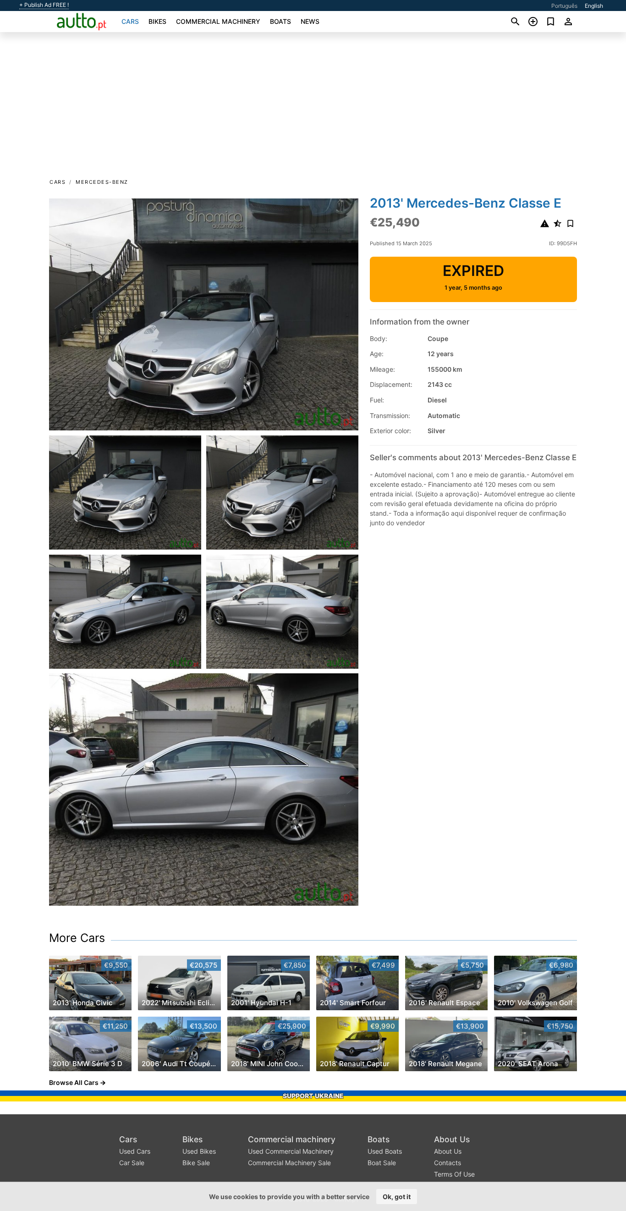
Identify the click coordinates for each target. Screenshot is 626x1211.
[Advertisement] (313, 108)
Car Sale (131, 1163)
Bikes (157, 21)
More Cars (77, 938)
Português (564, 5)
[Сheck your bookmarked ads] (551, 21)
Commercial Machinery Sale (289, 1163)
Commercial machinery (218, 21)
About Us (452, 1139)
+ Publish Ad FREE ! (44, 5)
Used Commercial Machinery (291, 1151)
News (310, 21)
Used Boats (385, 1151)
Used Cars (134, 1151)
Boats (280, 21)
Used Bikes (199, 1151)
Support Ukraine (313, 1096)
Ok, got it (397, 1196)
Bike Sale (196, 1163)
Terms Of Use (454, 1174)
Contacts (447, 1163)
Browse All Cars (74, 1082)
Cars (130, 21)
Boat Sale (382, 1163)
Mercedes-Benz (102, 182)
